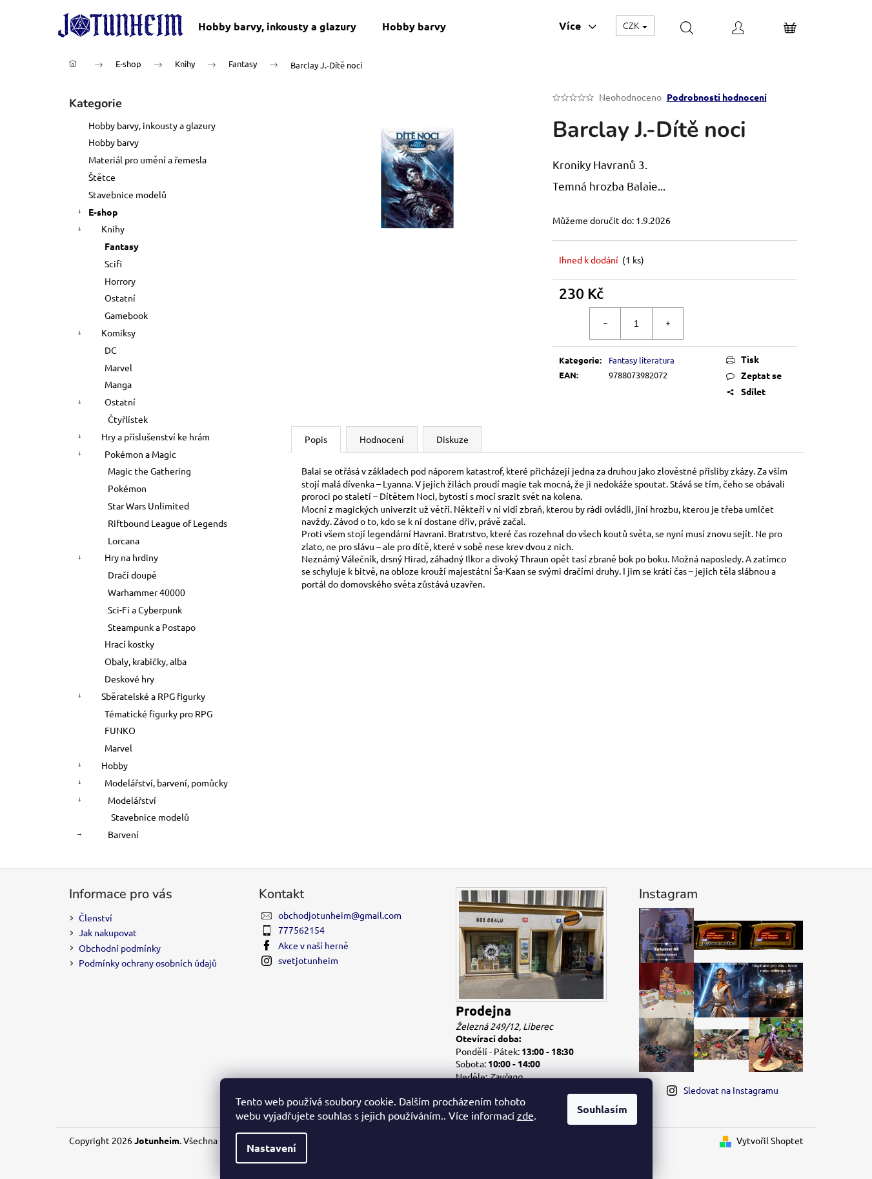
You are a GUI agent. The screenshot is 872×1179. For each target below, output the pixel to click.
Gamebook (126, 315)
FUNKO (120, 730)
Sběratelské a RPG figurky (153, 696)
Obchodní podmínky (120, 948)
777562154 (301, 930)
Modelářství (132, 800)
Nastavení (271, 1147)
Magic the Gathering (149, 471)
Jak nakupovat (108, 932)
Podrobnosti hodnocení (717, 97)
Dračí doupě (132, 574)
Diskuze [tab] (452, 439)
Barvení (123, 834)
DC (111, 350)
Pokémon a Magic (140, 454)
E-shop (102, 212)
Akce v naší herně (313, 945)
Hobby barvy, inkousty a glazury (152, 125)
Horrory (120, 281)
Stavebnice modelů (127, 194)
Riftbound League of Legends (167, 523)
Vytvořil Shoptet (770, 1140)
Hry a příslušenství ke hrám (155, 436)
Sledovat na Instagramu (731, 1090)
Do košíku (749, 323)
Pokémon (127, 488)
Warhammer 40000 (146, 592)
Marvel (118, 367)
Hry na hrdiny (131, 557)
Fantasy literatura (641, 359)
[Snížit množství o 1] (605, 323)
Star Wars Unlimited (148, 505)
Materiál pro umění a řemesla (147, 159)
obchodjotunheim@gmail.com (339, 915)
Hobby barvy (113, 142)
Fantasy (122, 246)
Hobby (114, 765)
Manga (118, 384)
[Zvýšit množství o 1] (667, 323)
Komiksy (118, 332)
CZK (632, 25)
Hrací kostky (129, 644)
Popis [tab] (316, 439)
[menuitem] (277, 26)
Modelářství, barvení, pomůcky (166, 782)
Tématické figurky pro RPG (158, 713)
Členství (95, 917)
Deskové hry (129, 678)
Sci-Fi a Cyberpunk (145, 609)
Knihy (113, 228)
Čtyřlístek (128, 419)
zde (525, 1115)
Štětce (102, 177)
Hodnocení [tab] (382, 439)
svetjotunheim (308, 960)
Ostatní (120, 297)
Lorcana (123, 540)
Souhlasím (602, 1109)
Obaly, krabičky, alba (146, 661)
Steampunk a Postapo (152, 627)
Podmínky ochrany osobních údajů (148, 963)
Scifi (113, 263)
